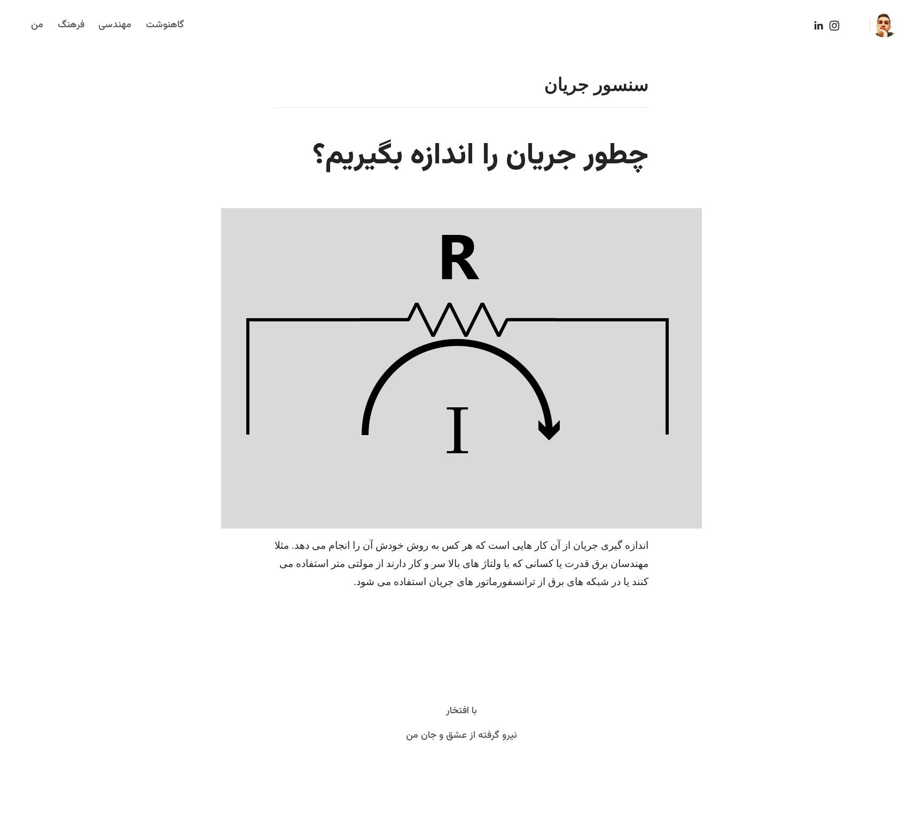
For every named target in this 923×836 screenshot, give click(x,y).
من (37, 25)
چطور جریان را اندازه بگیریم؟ (480, 156)
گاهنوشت (165, 25)
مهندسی (114, 25)
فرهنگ (71, 25)
